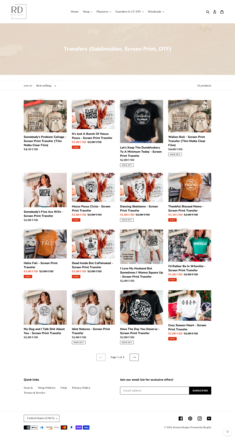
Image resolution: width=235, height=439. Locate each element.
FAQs (64, 387)
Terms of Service (34, 392)
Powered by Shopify (201, 427)
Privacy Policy (81, 387)
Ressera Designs (181, 427)
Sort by (28, 85)
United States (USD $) (40, 418)
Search (28, 387)
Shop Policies (46, 387)
